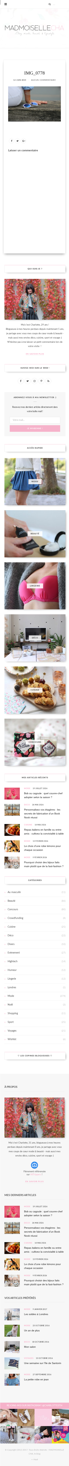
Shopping (13, 1013)
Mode (27, 788)
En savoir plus (35, 354)
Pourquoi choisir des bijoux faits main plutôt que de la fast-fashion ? (44, 864)
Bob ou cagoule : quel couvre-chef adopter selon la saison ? (43, 795)
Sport (11, 1022)
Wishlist (12, 1039)
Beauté (11, 901)
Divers (11, 944)
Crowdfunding (15, 918)
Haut (35, 1459)
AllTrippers (35, 1174)
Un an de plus (32, 1330)
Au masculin (14, 892)
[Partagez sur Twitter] (17, 141)
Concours (13, 909)
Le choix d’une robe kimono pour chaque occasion (42, 848)
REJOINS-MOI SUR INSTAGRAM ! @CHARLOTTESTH (34, 1405)
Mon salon (30, 1346)
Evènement (14, 953)
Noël (10, 1005)
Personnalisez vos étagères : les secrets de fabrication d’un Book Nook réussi (42, 813)
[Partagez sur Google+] (23, 141)
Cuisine (28, 825)
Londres (12, 987)
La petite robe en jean (36, 1379)
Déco (27, 805)
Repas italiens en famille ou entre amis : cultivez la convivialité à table (44, 831)
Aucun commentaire (43, 80)
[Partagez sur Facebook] (11, 141)
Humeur (12, 970)
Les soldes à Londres (36, 1314)
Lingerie (12, 979)
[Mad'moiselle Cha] (34, 28)
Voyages (12, 1031)
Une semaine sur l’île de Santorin (42, 1363)
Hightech (13, 961)
